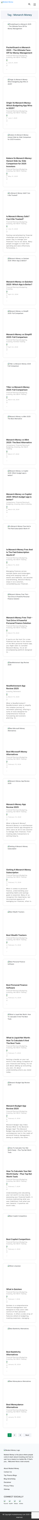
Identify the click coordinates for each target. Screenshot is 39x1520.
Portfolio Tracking (18, 341)
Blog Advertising (9, 1479)
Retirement (16, 691)
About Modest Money (11, 1468)
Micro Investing (26, 504)
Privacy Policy (9, 1486)
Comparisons (10, 445)
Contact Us (8, 1472)
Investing (16, 447)
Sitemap (7, 1489)
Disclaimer (7, 1482)
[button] (29, 4)
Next (27, 1435)
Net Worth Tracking (19, 57)
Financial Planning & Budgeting (16, 55)
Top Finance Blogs (10, 1475)
